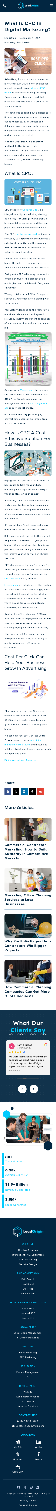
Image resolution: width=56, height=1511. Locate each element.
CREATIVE (28, 1244)
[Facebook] (18, 1487)
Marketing (10, 42)
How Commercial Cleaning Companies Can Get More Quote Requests (27, 991)
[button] (7, 791)
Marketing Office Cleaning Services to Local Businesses (27, 900)
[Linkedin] (37, 1487)
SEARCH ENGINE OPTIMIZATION (28, 1302)
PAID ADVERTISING (28, 1273)
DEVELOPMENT (28, 1385)
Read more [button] (48, 1070)
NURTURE (28, 1346)
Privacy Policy (28, 1500)
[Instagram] (31, 1487)
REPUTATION (28, 1366)
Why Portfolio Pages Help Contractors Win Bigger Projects (27, 946)
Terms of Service (28, 1505)
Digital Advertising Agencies (20, 760)
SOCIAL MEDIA (28, 1326)
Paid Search (23, 42)
